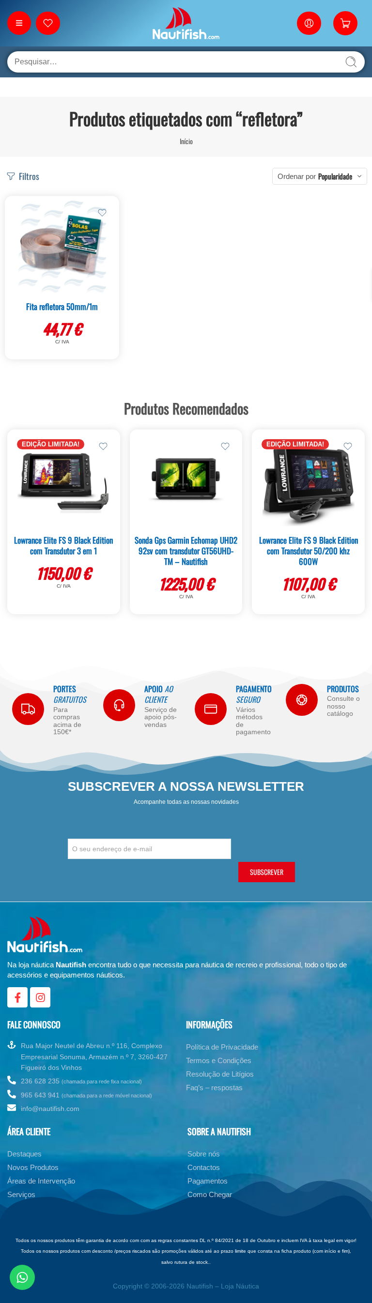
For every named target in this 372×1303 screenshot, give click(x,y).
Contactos (203, 1167)
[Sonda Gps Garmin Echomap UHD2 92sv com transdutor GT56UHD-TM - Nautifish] (186, 480)
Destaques (24, 1154)
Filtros (28, 175)
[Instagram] (40, 997)
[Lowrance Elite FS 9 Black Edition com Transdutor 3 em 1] (63, 480)
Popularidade (335, 176)
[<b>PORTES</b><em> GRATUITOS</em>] (28, 709)
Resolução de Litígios (220, 1074)
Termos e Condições (218, 1060)
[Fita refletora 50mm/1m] (62, 247)
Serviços (21, 1194)
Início (186, 141)
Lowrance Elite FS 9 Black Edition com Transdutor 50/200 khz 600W (308, 550)
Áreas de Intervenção (41, 1181)
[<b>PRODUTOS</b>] (302, 700)
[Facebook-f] (17, 997)
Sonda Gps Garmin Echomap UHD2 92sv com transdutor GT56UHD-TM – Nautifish (186, 550)
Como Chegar (209, 1194)
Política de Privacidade (222, 1047)
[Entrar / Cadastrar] (309, 23)
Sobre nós (203, 1154)
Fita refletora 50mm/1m (62, 306)
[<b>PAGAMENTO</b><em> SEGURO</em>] (211, 709)
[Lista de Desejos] (102, 213)
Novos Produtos (33, 1167)
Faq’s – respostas (214, 1087)
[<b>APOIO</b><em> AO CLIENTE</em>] (119, 705)
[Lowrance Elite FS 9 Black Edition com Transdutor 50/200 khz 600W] (308, 480)
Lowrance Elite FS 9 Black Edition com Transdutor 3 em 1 (63, 545)
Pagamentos (207, 1181)
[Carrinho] (345, 23)
